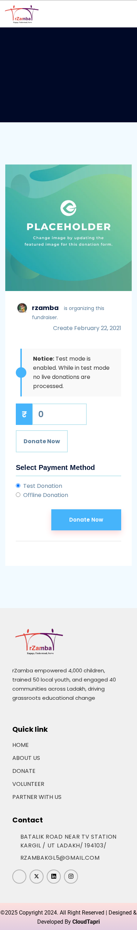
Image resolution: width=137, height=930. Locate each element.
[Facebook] (19, 877)
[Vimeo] (54, 877)
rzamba (45, 307)
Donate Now (42, 441)
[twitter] (37, 877)
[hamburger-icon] (125, 14)
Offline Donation (45, 495)
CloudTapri (86, 921)
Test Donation (42, 486)
